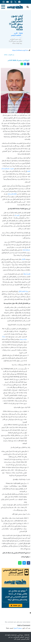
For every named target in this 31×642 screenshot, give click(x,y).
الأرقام (23, 259)
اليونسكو (17, 215)
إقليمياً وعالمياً (27, 274)
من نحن (10, 637)
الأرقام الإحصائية (12, 194)
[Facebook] (19, 2)
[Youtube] (7, 2)
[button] (15, 595)
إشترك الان (17, 639)
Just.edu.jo (26, 250)
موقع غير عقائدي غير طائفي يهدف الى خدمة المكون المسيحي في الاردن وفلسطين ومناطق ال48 (16, 595)
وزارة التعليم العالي (23, 291)
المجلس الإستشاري (18, 637)
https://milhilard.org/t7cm (20, 50)
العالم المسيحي (25, 639)
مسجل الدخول (18, 628)
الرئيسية (27, 637)
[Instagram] (3, 2)
